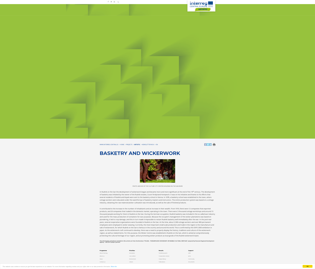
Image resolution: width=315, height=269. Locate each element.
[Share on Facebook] (205, 144)
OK (308, 266)
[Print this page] (213, 144)
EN (157, 144)
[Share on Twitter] (208, 144)
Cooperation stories (164, 256)
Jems (189, 256)
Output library (162, 259)
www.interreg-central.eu (109, 144)
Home (122, 144)
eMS (189, 253)
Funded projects (163, 253)
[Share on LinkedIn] (210, 144)
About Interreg (103, 253)
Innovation (132, 253)
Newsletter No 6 (148, 144)
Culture (131, 262)
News (101, 259)
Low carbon (132, 256)
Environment (132, 259)
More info (114, 266)
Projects (129, 144)
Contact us (102, 262)
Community (191, 259)
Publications (162, 262)
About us (102, 256)
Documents (191, 262)
